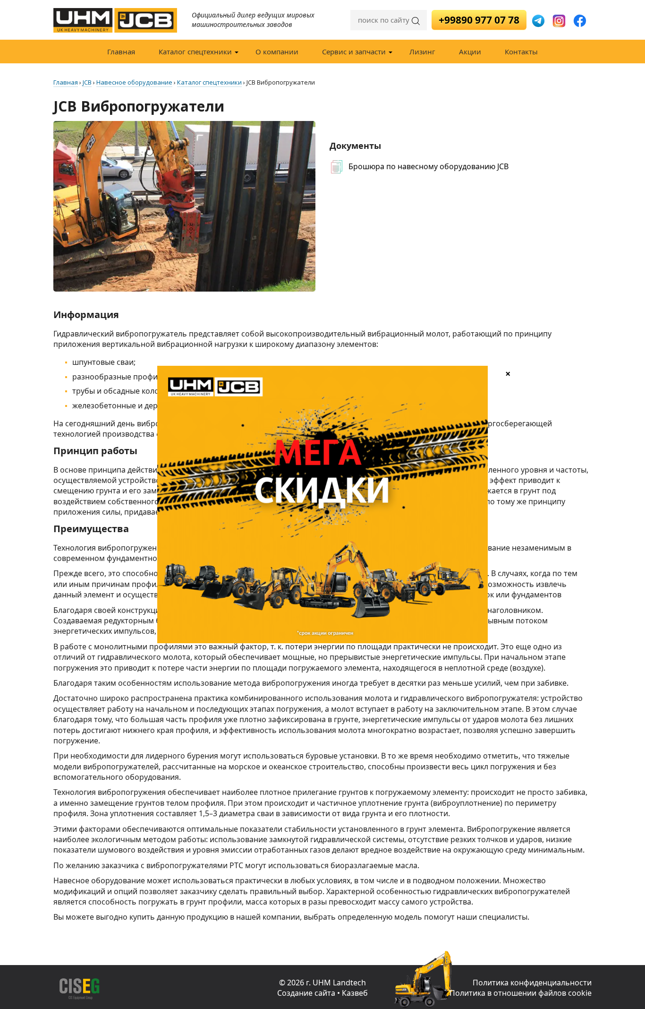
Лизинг (422, 51)
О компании (276, 51)
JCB (87, 82)
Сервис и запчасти (354, 51)
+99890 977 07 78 (479, 19)
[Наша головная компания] (138, 989)
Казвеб (355, 993)
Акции (470, 51)
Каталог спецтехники (195, 51)
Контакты (521, 51)
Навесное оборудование (134, 82)
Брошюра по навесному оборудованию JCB (428, 166)
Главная (121, 51)
